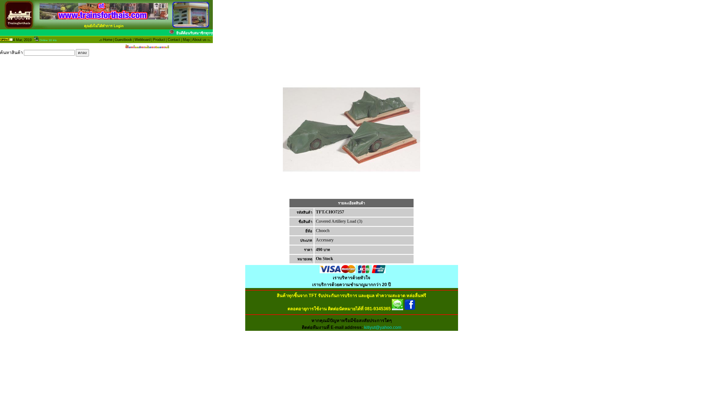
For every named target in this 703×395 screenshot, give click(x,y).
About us (199, 40)
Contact (174, 40)
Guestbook (123, 40)
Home (107, 40)
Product (159, 40)
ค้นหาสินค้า (12, 52)
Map (186, 40)
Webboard (142, 40)
